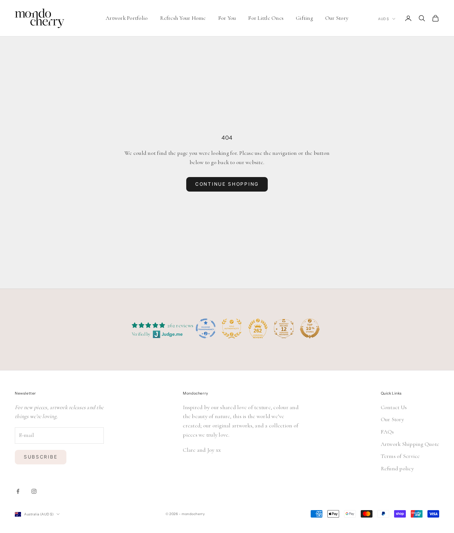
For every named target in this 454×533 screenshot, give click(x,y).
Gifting (304, 18)
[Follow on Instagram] (34, 491)
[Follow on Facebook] (18, 491)
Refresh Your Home (183, 18)
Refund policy (397, 468)
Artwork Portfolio (127, 18)
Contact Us (394, 407)
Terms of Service (400, 456)
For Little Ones (266, 18)
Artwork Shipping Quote (410, 444)
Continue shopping (227, 184)
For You (227, 18)
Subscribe (40, 457)
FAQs (387, 431)
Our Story (336, 18)
